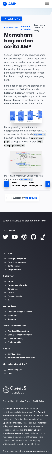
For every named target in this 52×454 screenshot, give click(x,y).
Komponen (13, 289)
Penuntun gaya (15, 369)
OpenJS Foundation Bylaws (20, 334)
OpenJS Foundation (14, 408)
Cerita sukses (14, 266)
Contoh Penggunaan (17, 262)
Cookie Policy (38, 401)
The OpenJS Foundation (18, 331)
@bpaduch (31, 197)
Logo (10, 373)
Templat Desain (15, 296)
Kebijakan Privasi (23, 401)
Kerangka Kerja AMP (17, 258)
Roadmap (12, 319)
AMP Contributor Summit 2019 (21, 357)
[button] (47, 4)
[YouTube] (15, 237)
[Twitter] (5, 237)
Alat (9, 300)
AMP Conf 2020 (14, 354)
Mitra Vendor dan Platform (20, 311)
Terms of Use (8, 401)
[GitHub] (33, 237)
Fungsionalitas (14, 269)
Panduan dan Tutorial (17, 285)
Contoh (11, 292)
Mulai (10, 281)
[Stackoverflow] (42, 237)
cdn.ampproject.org (35, 451)
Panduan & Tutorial (26, 28)
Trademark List (14, 342)
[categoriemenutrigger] (11, 19)
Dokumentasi (11, 27)
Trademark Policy (15, 338)
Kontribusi (12, 315)
